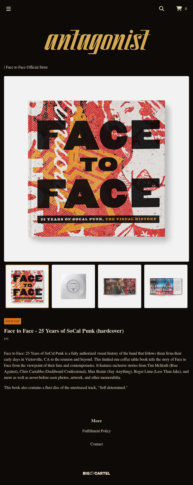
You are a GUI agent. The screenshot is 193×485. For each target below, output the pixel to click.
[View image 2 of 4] (73, 286)
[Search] (161, 9)
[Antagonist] (96, 41)
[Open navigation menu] (8, 8)
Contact (96, 443)
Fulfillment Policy (96, 430)
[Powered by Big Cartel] (96, 472)
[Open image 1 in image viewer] (96, 169)
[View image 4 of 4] (165, 286)
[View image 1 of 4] (27, 286)
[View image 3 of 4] (119, 286)
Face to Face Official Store (27, 67)
